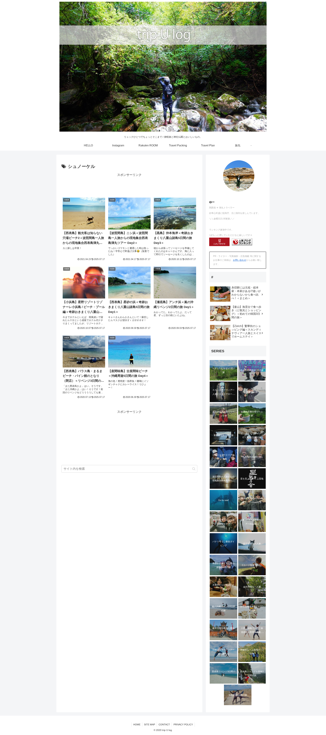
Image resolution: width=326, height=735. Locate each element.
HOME (136, 724)
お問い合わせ (239, 260)
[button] (194, 469)
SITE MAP (149, 724)
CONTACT (164, 724)
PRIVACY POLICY (183, 724)
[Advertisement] (129, 185)
